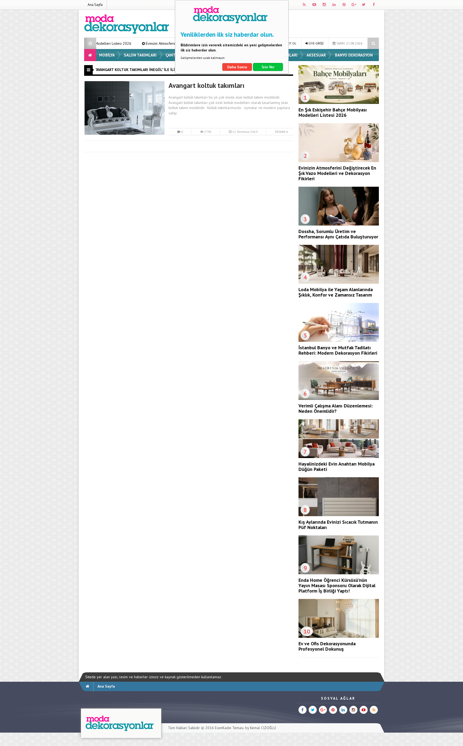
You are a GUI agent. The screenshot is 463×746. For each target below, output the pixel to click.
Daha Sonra (237, 67)
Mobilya (107, 55)
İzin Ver (268, 67)
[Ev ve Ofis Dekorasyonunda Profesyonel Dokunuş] (338, 636)
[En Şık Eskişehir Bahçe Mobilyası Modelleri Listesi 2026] (338, 102)
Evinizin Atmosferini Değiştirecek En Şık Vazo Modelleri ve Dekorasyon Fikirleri (173, 43)
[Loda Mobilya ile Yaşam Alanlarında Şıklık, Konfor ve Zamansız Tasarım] (338, 282)
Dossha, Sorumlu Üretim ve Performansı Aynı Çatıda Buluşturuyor (338, 234)
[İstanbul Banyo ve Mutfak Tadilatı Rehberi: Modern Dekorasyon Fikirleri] (338, 340)
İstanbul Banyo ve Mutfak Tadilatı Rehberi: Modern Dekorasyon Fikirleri (337, 350)
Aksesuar (316, 55)
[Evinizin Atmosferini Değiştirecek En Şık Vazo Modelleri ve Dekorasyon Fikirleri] (338, 160)
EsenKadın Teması (229, 727)
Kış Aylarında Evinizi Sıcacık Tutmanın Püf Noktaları (338, 524)
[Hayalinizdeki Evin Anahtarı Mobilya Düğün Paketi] (338, 456)
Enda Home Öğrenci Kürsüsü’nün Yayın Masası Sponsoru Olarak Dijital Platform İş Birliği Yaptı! (336, 585)
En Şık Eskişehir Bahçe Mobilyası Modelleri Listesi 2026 (332, 112)
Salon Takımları (140, 55)
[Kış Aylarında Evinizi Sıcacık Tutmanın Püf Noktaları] (338, 514)
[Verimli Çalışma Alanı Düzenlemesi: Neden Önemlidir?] (338, 398)
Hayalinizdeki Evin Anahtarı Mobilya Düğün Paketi (336, 466)
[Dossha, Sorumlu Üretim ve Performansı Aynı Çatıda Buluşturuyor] (338, 224)
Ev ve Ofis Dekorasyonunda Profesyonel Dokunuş (327, 646)
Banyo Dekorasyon (354, 55)
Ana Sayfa (95, 4)
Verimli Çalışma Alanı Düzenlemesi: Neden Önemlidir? (335, 408)
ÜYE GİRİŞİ (315, 43)
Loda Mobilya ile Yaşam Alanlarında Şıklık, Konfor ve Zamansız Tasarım (335, 292)
